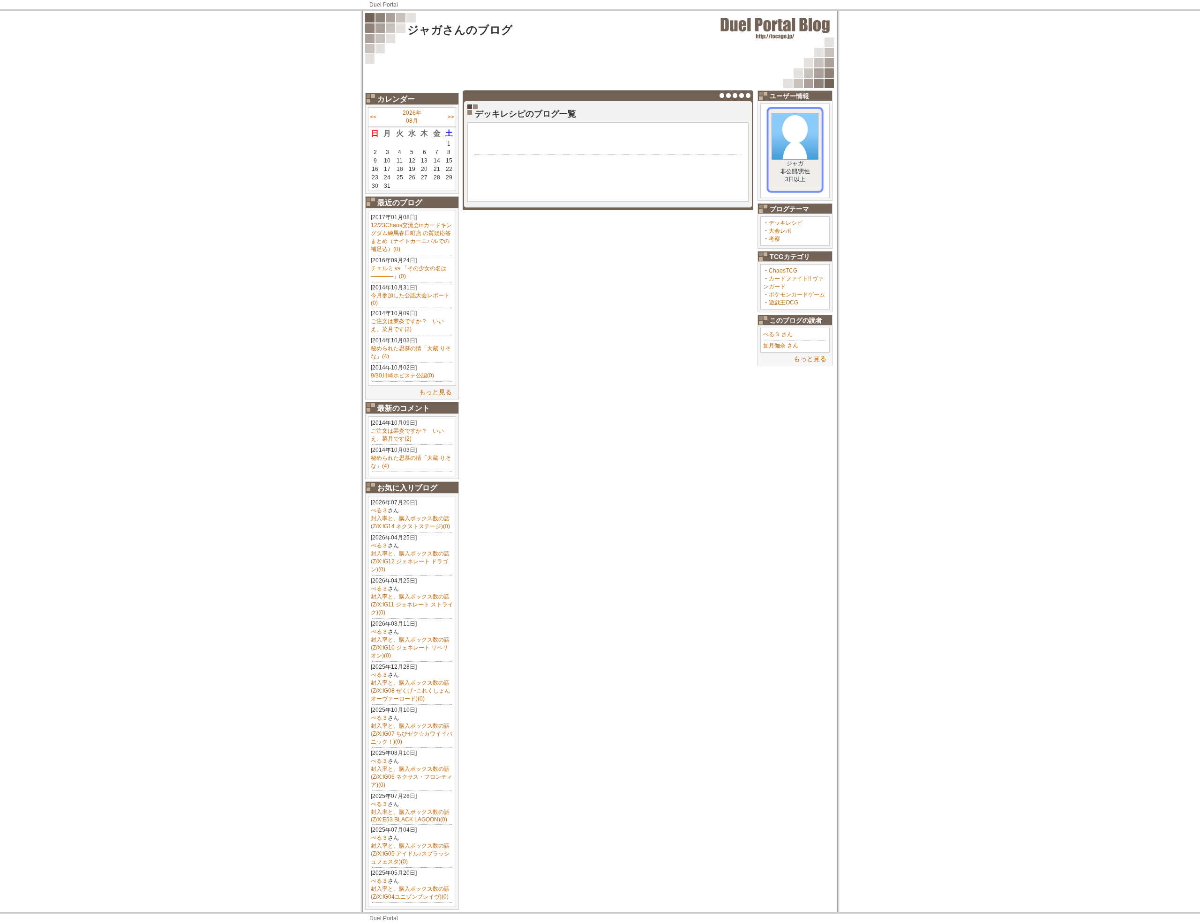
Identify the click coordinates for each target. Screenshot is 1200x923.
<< (373, 117)
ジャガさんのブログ (460, 29)
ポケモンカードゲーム (797, 294)
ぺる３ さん (778, 334)
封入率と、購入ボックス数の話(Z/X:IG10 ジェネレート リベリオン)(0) (410, 647)
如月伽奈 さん (780, 345)
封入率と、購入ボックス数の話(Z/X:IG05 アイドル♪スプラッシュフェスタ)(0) (410, 853)
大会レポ (780, 231)
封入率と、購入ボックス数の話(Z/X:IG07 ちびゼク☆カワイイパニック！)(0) (411, 734)
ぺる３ (379, 510)
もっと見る (435, 392)
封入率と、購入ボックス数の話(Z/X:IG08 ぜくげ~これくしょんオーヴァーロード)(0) (410, 690)
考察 (774, 239)
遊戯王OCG (783, 302)
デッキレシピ (785, 223)
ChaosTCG (783, 270)
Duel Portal (383, 4)
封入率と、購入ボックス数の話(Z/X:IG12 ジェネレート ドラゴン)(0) (410, 561)
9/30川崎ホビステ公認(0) (402, 375)
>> (451, 117)
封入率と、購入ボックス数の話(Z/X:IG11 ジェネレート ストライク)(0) (412, 604)
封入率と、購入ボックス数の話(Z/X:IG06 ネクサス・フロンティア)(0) (411, 777)
